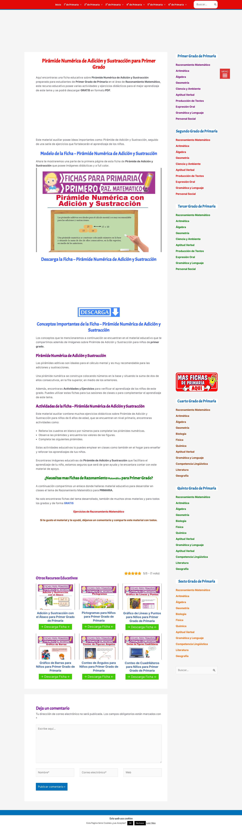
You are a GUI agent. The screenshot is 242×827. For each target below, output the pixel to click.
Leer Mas (151, 823)
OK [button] (130, 823)
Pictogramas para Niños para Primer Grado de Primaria (99, 616)
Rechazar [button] (140, 823)
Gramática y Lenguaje (190, 112)
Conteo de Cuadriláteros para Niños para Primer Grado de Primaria (142, 666)
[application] (80, 4)
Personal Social (186, 118)
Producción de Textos (190, 100)
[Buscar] (215, 4)
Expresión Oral (185, 106)
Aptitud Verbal (185, 94)
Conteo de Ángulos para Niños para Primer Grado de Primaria (98, 666)
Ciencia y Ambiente (188, 88)
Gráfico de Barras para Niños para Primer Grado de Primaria (55, 666)
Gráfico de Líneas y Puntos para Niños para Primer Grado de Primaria (142, 617)
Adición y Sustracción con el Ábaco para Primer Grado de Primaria (55, 617)
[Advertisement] (121, 30)
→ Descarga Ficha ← (55, 627)
